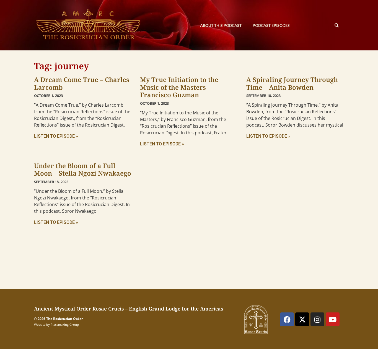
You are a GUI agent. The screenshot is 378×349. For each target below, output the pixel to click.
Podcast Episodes (271, 25)
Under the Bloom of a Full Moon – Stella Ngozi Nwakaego (82, 169)
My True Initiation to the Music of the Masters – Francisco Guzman (179, 87)
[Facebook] (287, 319)
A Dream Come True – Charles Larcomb (81, 83)
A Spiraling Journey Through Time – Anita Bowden (292, 83)
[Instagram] (317, 319)
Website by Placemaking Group (56, 324)
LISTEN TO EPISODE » (56, 136)
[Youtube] (333, 319)
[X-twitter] (302, 319)
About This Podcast (221, 25)
